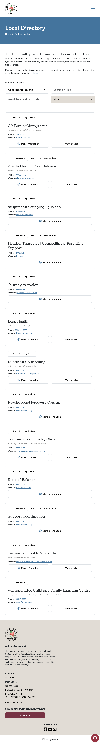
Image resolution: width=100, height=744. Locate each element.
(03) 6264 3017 (21, 134)
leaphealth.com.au (24, 333)
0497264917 (20, 253)
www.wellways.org (24, 410)
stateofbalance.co (23, 487)
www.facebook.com (24, 214)
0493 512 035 (20, 484)
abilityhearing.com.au (25, 178)
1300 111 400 (20, 407)
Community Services (17, 158)
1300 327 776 (20, 175)
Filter (57, 99)
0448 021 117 (21, 447)
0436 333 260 (20, 370)
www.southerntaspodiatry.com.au (30, 451)
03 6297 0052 (20, 599)
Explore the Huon (23, 34)
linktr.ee (19, 256)
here (35, 73)
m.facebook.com (23, 137)
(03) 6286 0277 (21, 330)
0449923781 (20, 289)
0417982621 (20, 211)
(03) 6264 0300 (11, 686)
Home (8, 34)
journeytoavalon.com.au (26, 292)
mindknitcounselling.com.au (27, 373)
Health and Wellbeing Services (22, 118)
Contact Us (10, 677)
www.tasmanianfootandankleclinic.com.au (34, 561)
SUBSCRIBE (25, 715)
